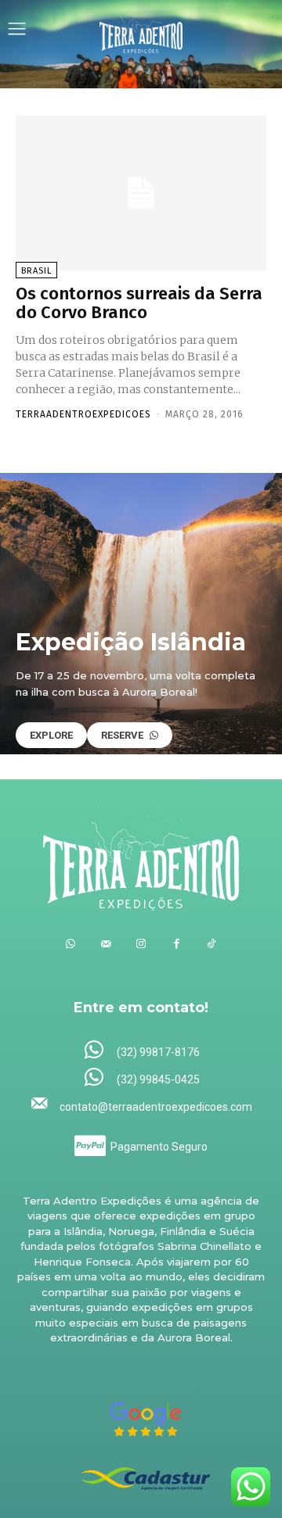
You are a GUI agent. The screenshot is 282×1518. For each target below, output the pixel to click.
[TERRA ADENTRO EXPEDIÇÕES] (141, 31)
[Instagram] (141, 944)
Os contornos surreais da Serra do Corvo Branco (139, 303)
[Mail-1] (106, 944)
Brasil (36, 271)
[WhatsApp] (71, 944)
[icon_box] (141, 1051)
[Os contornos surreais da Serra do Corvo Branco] (141, 193)
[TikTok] (212, 944)
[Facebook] (176, 944)
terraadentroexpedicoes (83, 414)
